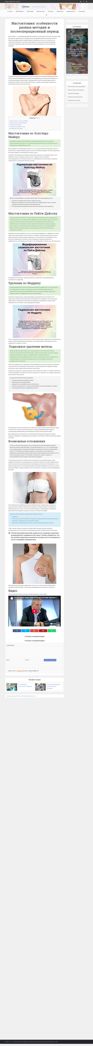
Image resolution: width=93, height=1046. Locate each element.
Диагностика (41, 11)
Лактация (82, 11)
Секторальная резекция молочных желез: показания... (53, 686)
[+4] (20, 671)
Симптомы (59, 11)
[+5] (21, 671)
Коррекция (30, 11)
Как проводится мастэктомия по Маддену (77, 37)
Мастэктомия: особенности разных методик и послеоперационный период (77, 68)
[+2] (18, 671)
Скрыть (37, 118)
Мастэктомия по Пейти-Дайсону (18, 123)
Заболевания (19, 11)
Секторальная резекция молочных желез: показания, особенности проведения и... (77, 52)
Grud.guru (11, 1041)
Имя (8, 660)
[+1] (17, 671)
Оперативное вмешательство (28, 696)
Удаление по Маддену (15, 124)
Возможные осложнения (16, 128)
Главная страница (11, 696)
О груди (9, 11)
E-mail (27, 660)
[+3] (19, 671)
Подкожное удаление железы (17, 126)
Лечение (50, 11)
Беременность (70, 11)
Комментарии (10, 645)
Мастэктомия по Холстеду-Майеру (18, 121)
